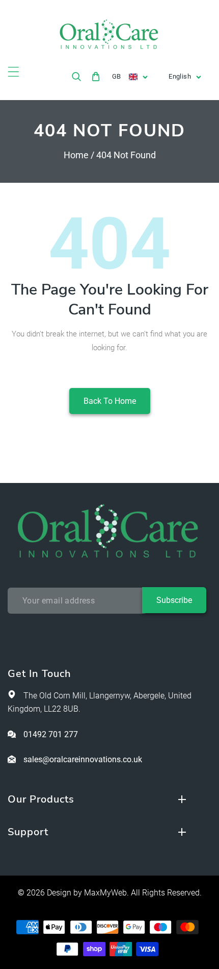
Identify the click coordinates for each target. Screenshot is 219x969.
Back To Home (110, 401)
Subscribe (174, 600)
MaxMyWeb (105, 893)
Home (76, 155)
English (180, 76)
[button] (13, 72)
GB (116, 76)
